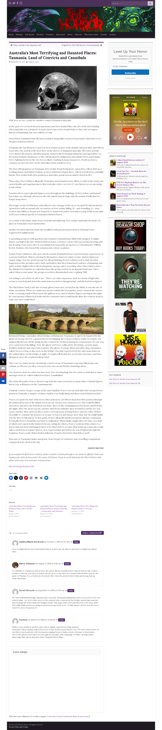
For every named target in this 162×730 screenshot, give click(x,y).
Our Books (29, 34)
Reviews (40, 34)
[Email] (3, 368)
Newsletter (128, 130)
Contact (112, 34)
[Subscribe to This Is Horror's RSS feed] (10, 3)
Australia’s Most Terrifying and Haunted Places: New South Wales (22, 508)
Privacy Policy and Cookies (18, 727)
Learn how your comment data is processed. (68, 716)
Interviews (60, 34)
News (70, 34)
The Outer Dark (91, 34)
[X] (3, 362)
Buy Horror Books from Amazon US (124, 383)
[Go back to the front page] (81, 19)
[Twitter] (14, 3)
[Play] (131, 137)
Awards (103, 34)
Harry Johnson (27, 563)
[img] (137, 130)
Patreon (78, 34)
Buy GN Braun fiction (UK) (21, 466)
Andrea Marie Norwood (31, 541)
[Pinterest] (3, 374)
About (10, 34)
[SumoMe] (3, 381)
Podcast (19, 34)
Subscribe (130, 73)
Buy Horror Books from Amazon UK (124, 379)
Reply (76, 542)
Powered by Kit (130, 78)
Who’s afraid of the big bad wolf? (27, 45)
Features (50, 34)
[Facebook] (17, 3)
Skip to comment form (91, 533)
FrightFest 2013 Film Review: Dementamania (80, 45)
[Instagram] (21, 3)
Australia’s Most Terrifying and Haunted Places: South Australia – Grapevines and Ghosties (53, 508)
